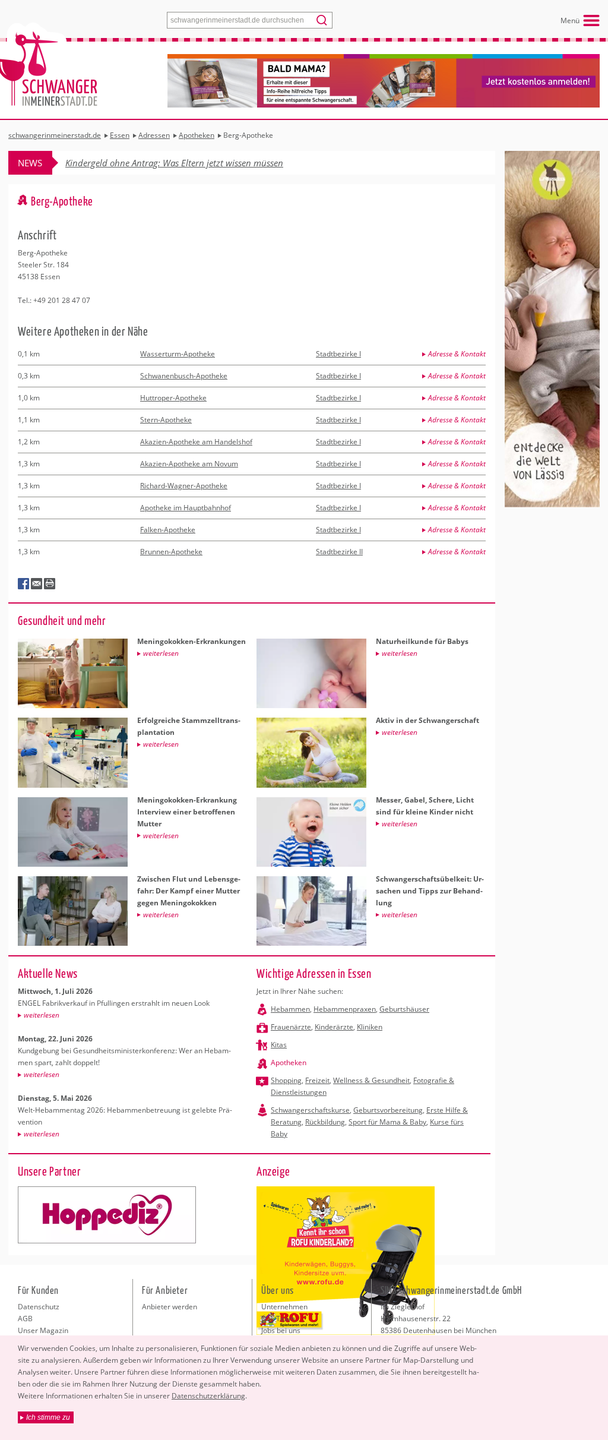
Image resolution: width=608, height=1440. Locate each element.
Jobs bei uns (280, 1330)
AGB (25, 1318)
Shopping (286, 1080)
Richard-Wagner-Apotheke (183, 486)
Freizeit (317, 1080)
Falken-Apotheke (167, 530)
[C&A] (107, 1214)
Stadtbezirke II (339, 552)
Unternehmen (284, 1307)
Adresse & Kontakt (457, 354)
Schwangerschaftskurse (310, 1110)
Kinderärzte (334, 1027)
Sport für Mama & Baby (387, 1122)
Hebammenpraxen (345, 1009)
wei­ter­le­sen (41, 1015)
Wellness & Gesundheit (371, 1080)
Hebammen (290, 1009)
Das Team (278, 1318)
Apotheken (288, 1062)
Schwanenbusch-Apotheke (183, 376)
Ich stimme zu (48, 1417)
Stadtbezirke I (338, 354)
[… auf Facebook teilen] (24, 584)
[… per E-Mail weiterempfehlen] (37, 584)
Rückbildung (325, 1122)
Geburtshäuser (404, 1009)
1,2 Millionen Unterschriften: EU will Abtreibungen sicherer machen (197, 163)
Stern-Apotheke (166, 420)
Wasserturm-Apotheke (177, 354)
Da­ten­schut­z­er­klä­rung (208, 1396)
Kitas (279, 1045)
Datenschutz (38, 1307)
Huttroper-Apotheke (173, 398)
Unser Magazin (43, 1330)
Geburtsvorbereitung (388, 1110)
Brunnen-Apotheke (171, 552)
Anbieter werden (169, 1307)
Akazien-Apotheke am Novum (189, 464)
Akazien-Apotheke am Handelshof (196, 442)
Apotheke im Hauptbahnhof (185, 508)
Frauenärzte (291, 1027)
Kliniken (369, 1027)
